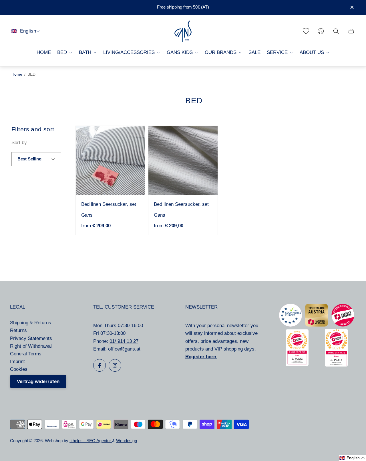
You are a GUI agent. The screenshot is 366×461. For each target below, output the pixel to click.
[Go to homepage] (183, 31)
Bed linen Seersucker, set (108, 204)
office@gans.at (124, 349)
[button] (352, 458)
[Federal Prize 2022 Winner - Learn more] (297, 364)
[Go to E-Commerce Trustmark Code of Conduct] (290, 325)
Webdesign (126, 440)
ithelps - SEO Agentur (90, 440)
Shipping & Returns (30, 322)
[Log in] (321, 31)
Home (16, 74)
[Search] (336, 31)
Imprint (17, 361)
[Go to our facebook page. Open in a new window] (99, 365)
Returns (18, 330)
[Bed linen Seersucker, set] (110, 160)
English (28, 31)
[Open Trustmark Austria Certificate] (316, 325)
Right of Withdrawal (31, 346)
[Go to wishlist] (306, 31)
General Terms (25, 354)
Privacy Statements (31, 338)
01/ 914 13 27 (124, 341)
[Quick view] (135, 135)
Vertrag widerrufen (38, 381)
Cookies (18, 369)
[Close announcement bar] (351, 7)
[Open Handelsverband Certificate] (342, 325)
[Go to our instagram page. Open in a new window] (115, 365)
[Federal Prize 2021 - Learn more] (336, 365)
